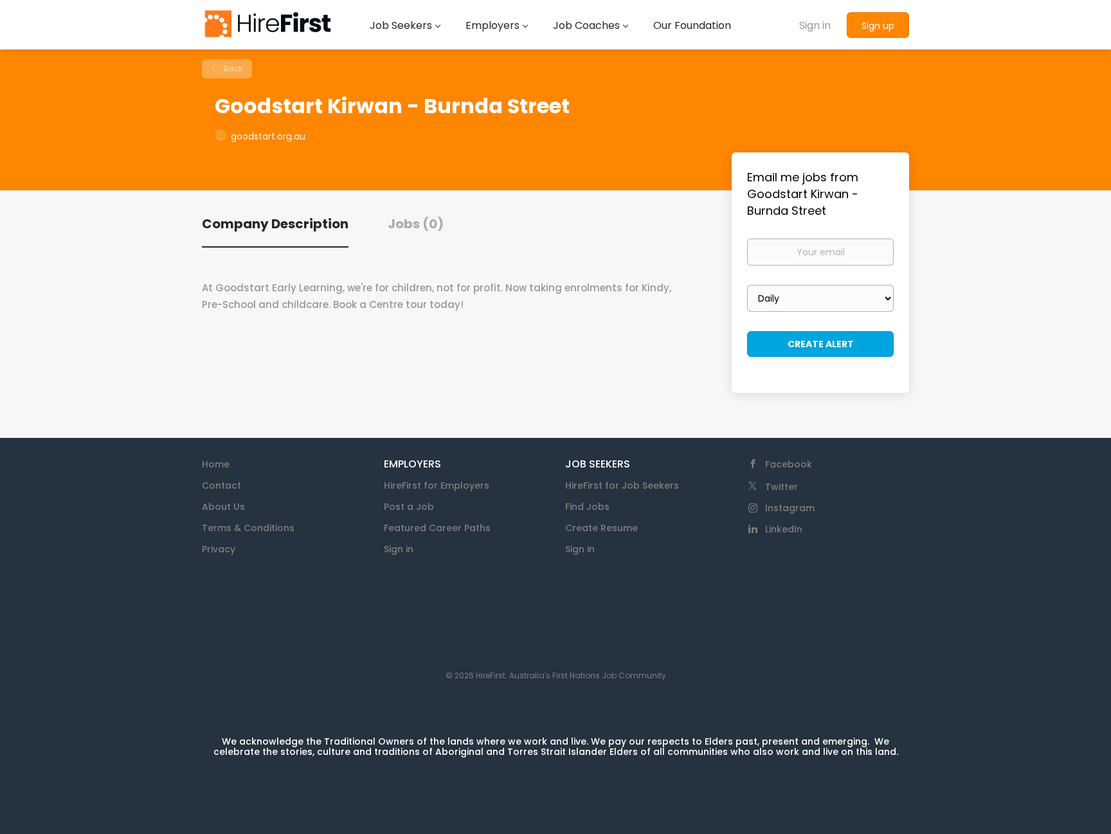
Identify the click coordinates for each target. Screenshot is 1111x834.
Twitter (781, 486)
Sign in (815, 25)
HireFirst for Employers (436, 485)
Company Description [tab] (275, 224)
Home (216, 464)
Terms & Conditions (248, 527)
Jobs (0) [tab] (416, 224)
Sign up (878, 25)
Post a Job (409, 506)
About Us (223, 506)
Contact (221, 485)
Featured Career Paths (437, 527)
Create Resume (601, 527)
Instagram (790, 508)
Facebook (788, 464)
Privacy (218, 549)
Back (232, 68)
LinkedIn (783, 529)
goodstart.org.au (268, 136)
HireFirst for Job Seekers (622, 485)
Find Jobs (587, 506)
